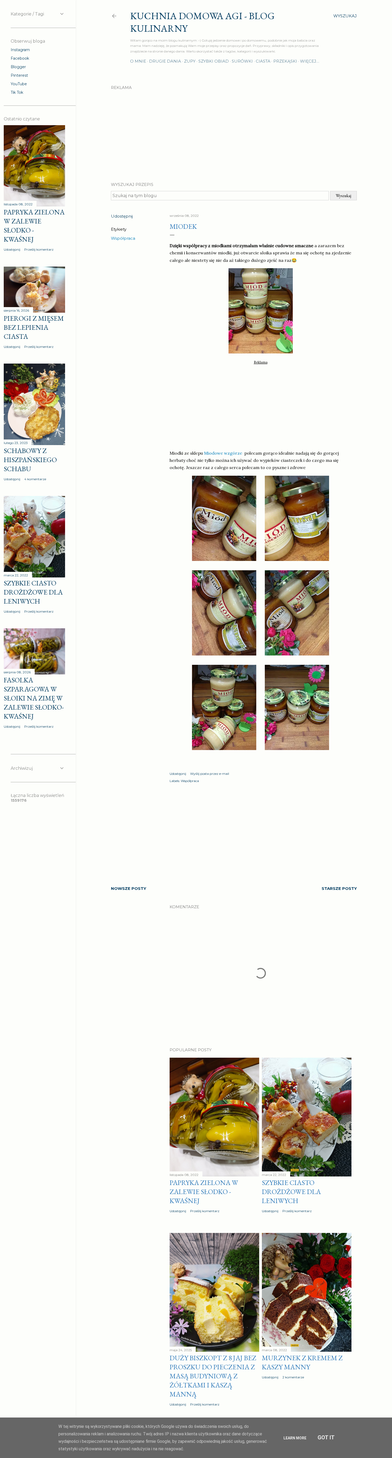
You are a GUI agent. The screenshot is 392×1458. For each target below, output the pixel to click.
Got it (326, 1437)
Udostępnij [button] (122, 216)
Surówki (242, 61)
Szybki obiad (213, 61)
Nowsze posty (128, 888)
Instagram (20, 49)
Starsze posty (339, 888)
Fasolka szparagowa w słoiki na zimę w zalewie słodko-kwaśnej (34, 698)
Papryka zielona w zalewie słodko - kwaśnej (204, 1191)
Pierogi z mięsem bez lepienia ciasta (34, 327)
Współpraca (123, 238)
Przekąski (285, 61)
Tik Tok (17, 92)
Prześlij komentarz (204, 1211)
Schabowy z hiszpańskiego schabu (30, 459)
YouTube (19, 84)
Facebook (20, 58)
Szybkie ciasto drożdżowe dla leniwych (291, 1191)
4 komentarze (35, 479)
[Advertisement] (234, 131)
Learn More (294, 1438)
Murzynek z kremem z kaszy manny (302, 1362)
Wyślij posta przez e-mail (209, 774)
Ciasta (263, 61)
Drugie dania (165, 61)
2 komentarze (293, 1377)
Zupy (189, 61)
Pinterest (19, 75)
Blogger (18, 66)
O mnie (138, 61)
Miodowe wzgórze (223, 453)
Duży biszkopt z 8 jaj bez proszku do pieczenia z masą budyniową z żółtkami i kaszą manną (213, 1376)
